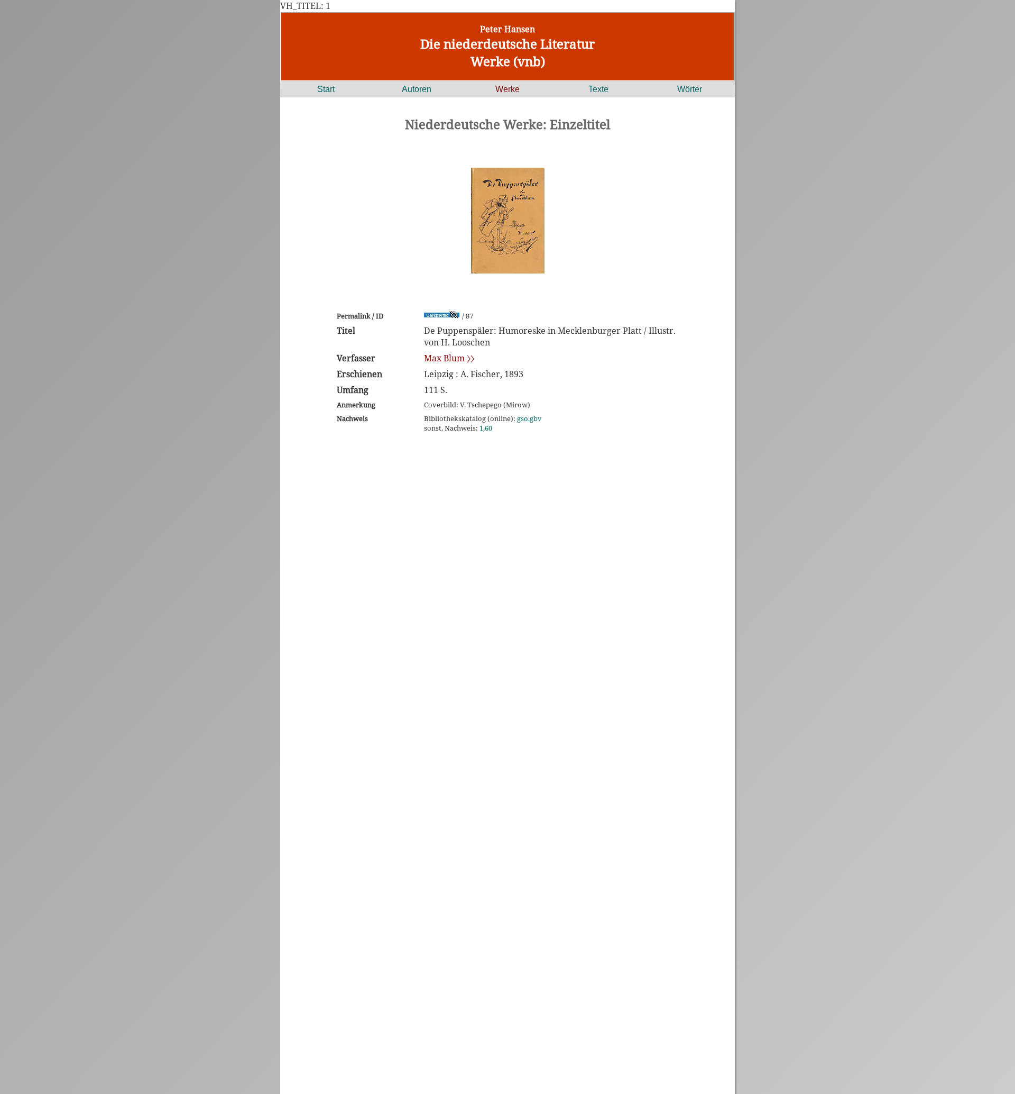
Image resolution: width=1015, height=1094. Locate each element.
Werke (507, 89)
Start (326, 89)
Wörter (689, 89)
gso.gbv (529, 418)
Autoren (416, 89)
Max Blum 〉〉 (449, 358)
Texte (598, 89)
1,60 (485, 428)
